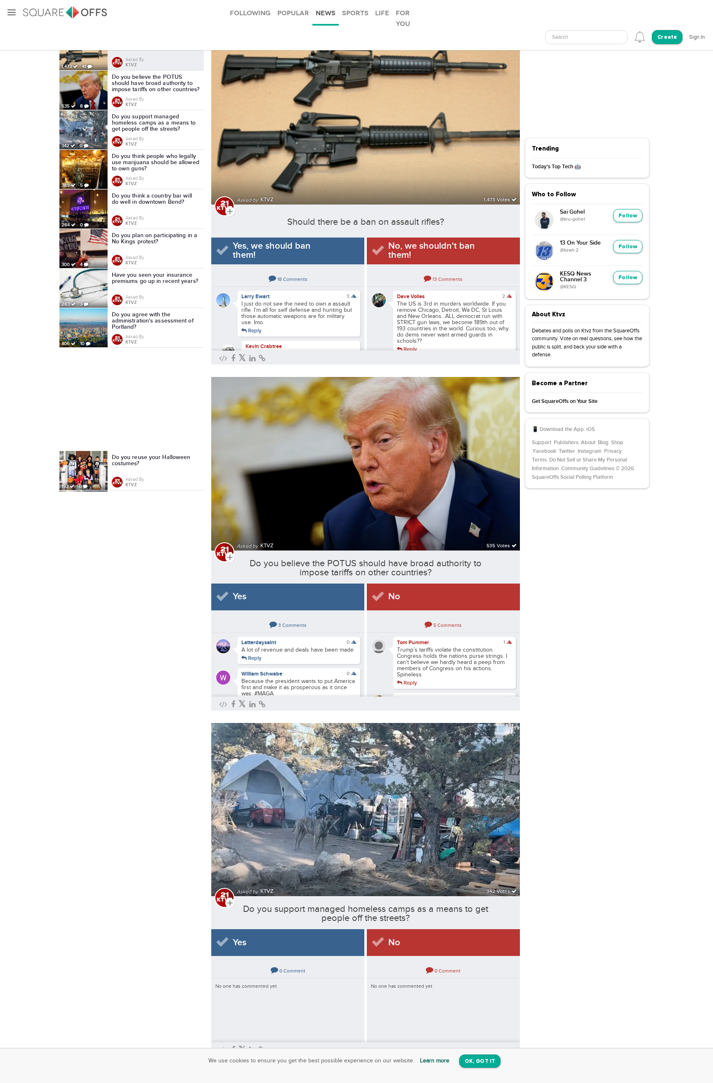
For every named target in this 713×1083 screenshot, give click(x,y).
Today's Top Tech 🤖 (556, 166)
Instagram (590, 451)
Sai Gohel (572, 212)
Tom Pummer (413, 642)
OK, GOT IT (480, 1061)
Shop (617, 442)
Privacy (613, 451)
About (588, 442)
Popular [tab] (293, 13)
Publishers (566, 442)
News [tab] (325, 13)
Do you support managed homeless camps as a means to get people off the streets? (365, 913)
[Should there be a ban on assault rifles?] (365, 113)
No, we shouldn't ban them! (431, 250)
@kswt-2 (569, 250)
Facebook (544, 451)
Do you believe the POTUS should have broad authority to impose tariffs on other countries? (366, 568)
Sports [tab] (355, 13)
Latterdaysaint (258, 642)
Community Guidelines (587, 468)
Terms (539, 460)
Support (541, 442)
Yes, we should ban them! (272, 250)
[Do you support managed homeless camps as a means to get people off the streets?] (365, 805)
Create (667, 37)
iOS (590, 429)
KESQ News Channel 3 (575, 277)
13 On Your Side (580, 243)
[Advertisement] (132, 399)
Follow (628, 216)
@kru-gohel (572, 219)
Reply (254, 330)
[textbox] (586, 37)
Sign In (697, 37)
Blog (603, 442)
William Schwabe (261, 674)
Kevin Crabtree (264, 346)
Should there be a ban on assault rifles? (365, 222)
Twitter (567, 451)
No (394, 596)
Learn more (434, 1060)
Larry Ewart (255, 296)
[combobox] (586, 37)
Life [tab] (382, 13)
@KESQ (568, 287)
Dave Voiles (411, 296)
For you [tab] (403, 18)
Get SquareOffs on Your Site (564, 401)
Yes (239, 596)
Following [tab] (250, 13)
